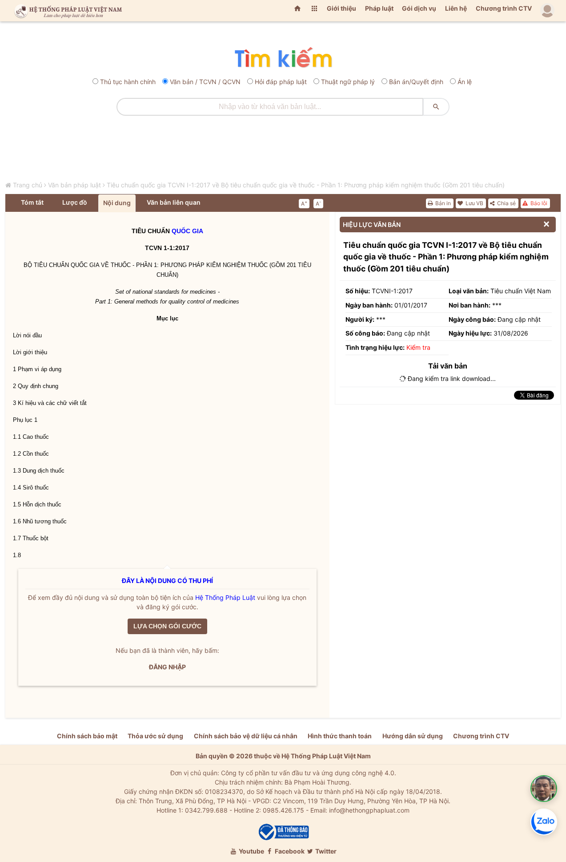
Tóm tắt (32, 202)
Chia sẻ (506, 203)
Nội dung (117, 202)
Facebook (289, 851)
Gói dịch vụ (419, 8)
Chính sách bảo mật (87, 736)
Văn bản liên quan (174, 202)
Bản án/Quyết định (416, 81)
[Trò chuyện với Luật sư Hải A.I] (543, 788)
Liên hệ (456, 8)
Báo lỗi (538, 203)
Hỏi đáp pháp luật (281, 81)
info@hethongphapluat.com (369, 810)
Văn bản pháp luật (74, 185)
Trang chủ (27, 185)
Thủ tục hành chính (128, 81)
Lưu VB (473, 203)
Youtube (250, 851)
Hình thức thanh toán (340, 736)
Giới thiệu (341, 8)
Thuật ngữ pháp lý (348, 81)
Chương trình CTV (504, 8)
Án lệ (465, 81)
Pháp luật (379, 8)
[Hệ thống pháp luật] (66, 10)
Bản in (442, 203)
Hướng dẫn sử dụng (412, 736)
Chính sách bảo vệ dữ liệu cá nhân (245, 736)
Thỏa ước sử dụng (155, 736)
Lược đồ (74, 202)
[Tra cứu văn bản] (283, 58)
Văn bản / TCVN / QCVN (205, 81)
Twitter (325, 851)
